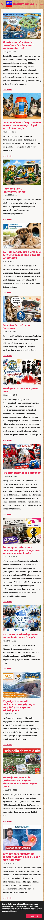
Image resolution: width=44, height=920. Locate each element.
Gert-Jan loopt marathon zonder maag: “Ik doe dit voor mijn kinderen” (21, 857)
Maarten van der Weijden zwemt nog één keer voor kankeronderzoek (18, 45)
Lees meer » (7, 89)
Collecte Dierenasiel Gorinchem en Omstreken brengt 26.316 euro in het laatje (22, 125)
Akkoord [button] (34, 916)
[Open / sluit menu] (41, 4)
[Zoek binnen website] (2, 4)
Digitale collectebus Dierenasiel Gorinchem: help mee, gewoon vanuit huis (22, 255)
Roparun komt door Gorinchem (22, 472)
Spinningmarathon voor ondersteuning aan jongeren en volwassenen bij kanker (22, 550)
